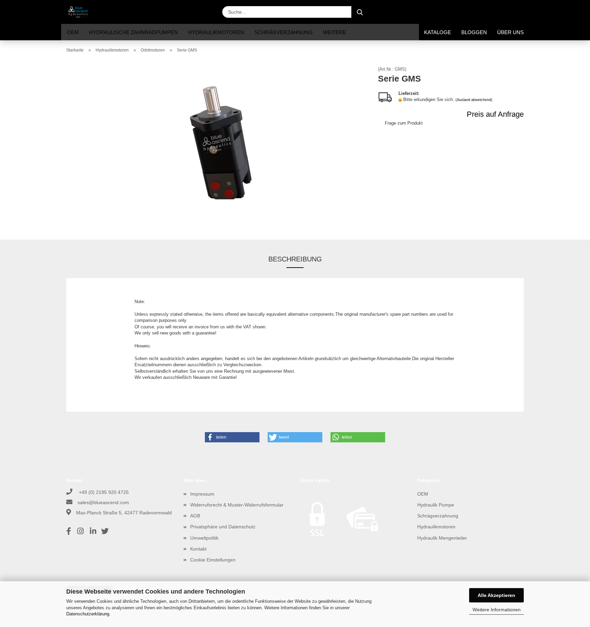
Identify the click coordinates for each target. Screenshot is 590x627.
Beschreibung (295, 259)
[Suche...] (359, 12)
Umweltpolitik (204, 538)
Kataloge (437, 32)
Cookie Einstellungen (213, 559)
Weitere (334, 32)
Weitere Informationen (497, 609)
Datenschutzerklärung (87, 613)
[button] (469, 12)
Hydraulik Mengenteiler (442, 538)
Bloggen (474, 32)
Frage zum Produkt (404, 123)
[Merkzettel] (503, 12)
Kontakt (198, 549)
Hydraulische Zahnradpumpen (133, 32)
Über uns (510, 32)
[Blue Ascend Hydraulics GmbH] (80, 12)
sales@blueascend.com (103, 502)
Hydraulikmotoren (216, 32)
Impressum (202, 494)
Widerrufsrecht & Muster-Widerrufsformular (236, 505)
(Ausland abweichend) (473, 100)
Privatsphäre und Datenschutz (222, 526)
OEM (73, 32)
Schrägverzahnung (283, 32)
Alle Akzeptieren (496, 595)
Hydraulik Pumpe (435, 505)
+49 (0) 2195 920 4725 (103, 492)
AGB (195, 515)
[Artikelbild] (217, 143)
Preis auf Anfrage (495, 114)
